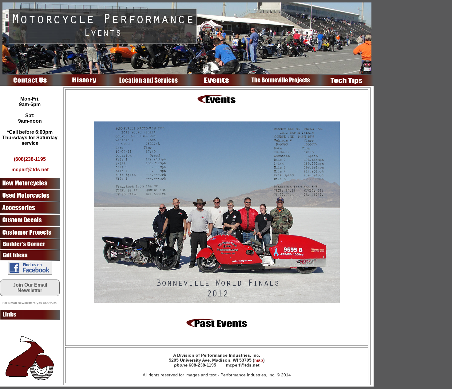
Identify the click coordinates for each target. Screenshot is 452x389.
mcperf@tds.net (30, 169)
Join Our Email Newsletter (30, 287)
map (258, 360)
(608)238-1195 (30, 159)
